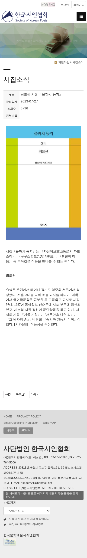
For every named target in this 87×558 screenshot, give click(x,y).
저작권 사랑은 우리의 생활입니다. (29, 519)
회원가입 (78, 5)
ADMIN (25, 430)
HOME (7, 416)
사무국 (10, 430)
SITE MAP (49, 422)
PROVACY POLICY (28, 416)
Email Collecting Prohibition (21, 422)
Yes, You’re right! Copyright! (26, 524)
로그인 (65, 5)
